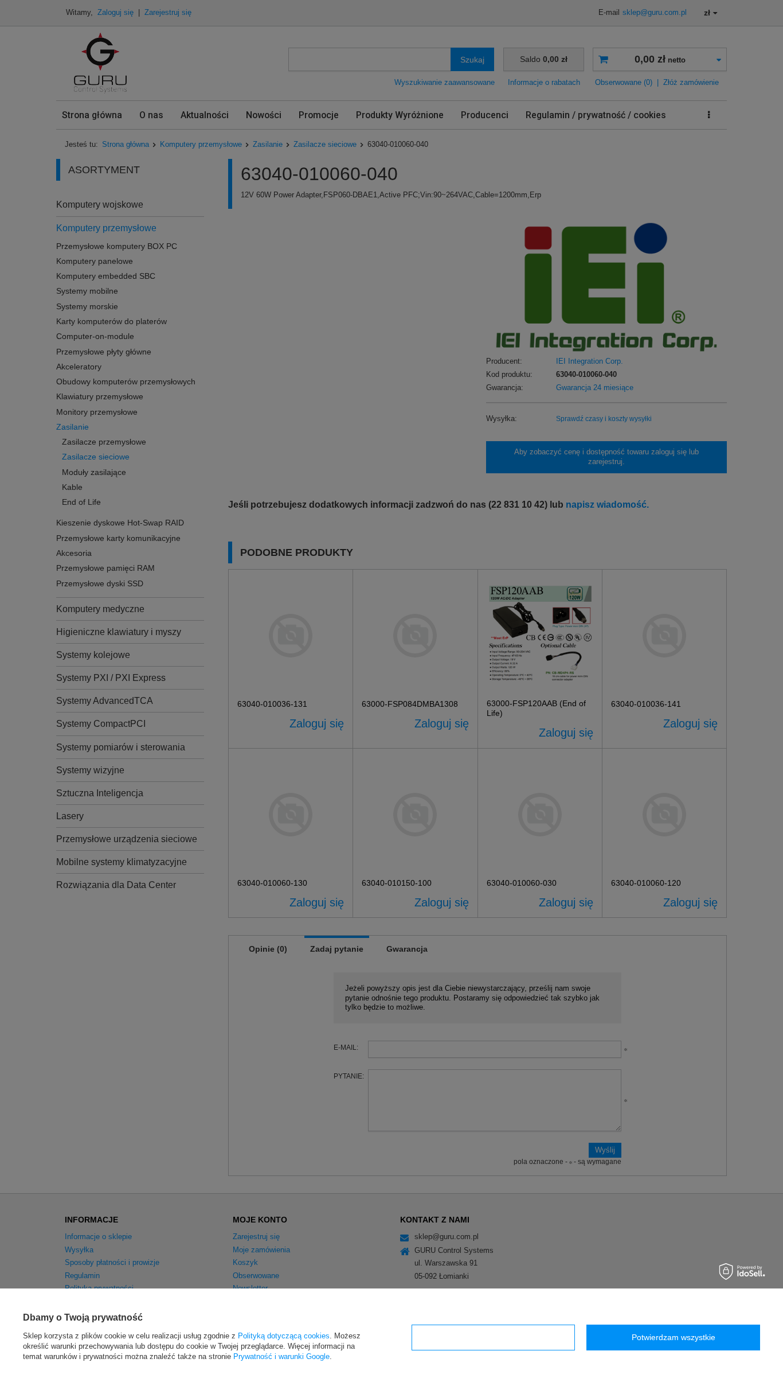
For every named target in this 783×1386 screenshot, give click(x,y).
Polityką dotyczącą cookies (284, 1336)
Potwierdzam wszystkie (673, 1337)
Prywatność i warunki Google (281, 1356)
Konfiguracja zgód (493, 1337)
